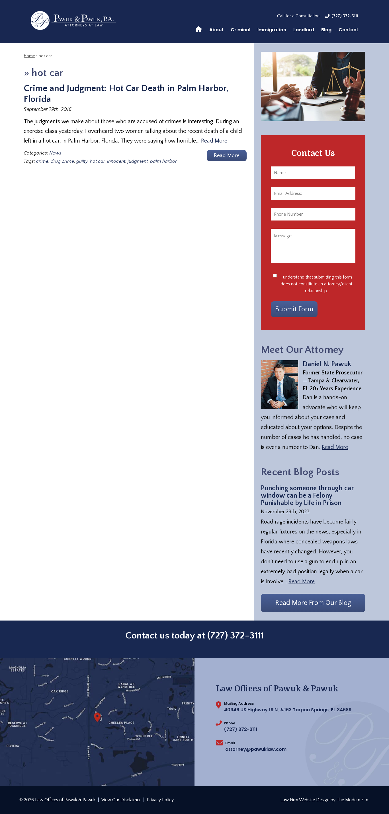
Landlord (303, 29)
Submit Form (294, 309)
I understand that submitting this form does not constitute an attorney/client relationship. (316, 284)
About (216, 29)
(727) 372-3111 (344, 15)
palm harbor (163, 161)
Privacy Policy (160, 799)
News (55, 153)
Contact (348, 29)
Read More (214, 141)
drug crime (62, 161)
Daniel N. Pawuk (327, 364)
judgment (138, 161)
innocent (116, 161)
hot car (97, 161)
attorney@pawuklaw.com (255, 749)
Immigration (271, 29)
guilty (82, 161)
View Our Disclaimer (121, 799)
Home (198, 29)
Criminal (240, 29)
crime (42, 161)
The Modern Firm (353, 799)
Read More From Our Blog (313, 603)
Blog (326, 29)
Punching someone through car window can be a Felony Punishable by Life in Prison (307, 496)
